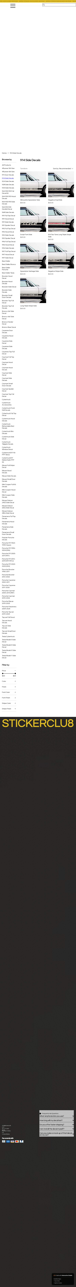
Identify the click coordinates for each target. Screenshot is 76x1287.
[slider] (2, 673)
